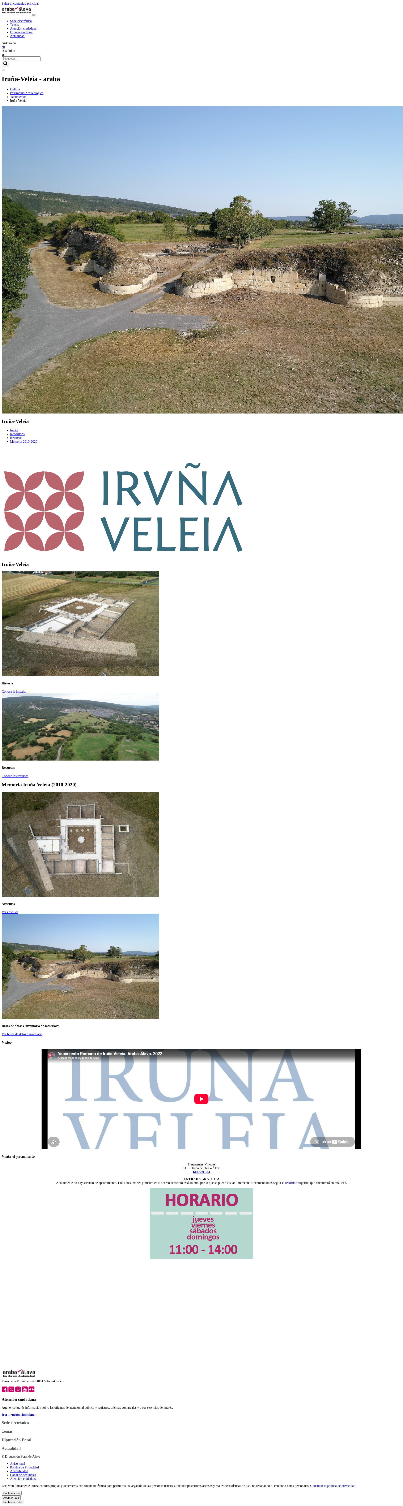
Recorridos (17, 434)
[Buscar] (5, 64)
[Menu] (33, 15)
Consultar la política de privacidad (332, 1486)
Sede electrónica (21, 21)
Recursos (16, 438)
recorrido (291, 1183)
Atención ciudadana (23, 28)
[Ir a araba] (17, 14)
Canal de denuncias (23, 1475)
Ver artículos (10, 912)
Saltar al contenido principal (20, 3)
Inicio (14, 430)
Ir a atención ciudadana (18, 1414)
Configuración (11, 1493)
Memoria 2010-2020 (23, 441)
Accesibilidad (19, 1471)
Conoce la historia (14, 691)
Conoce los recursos (15, 776)
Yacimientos (18, 97)
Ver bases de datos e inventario (22, 1034)
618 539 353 (201, 1172)
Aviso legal (17, 1463)
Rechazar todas (12, 1502)
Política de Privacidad (24, 1467)
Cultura (15, 89)
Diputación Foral (21, 32)
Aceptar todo (11, 1497)
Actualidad (17, 36)
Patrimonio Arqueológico (26, 93)
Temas (14, 24)
